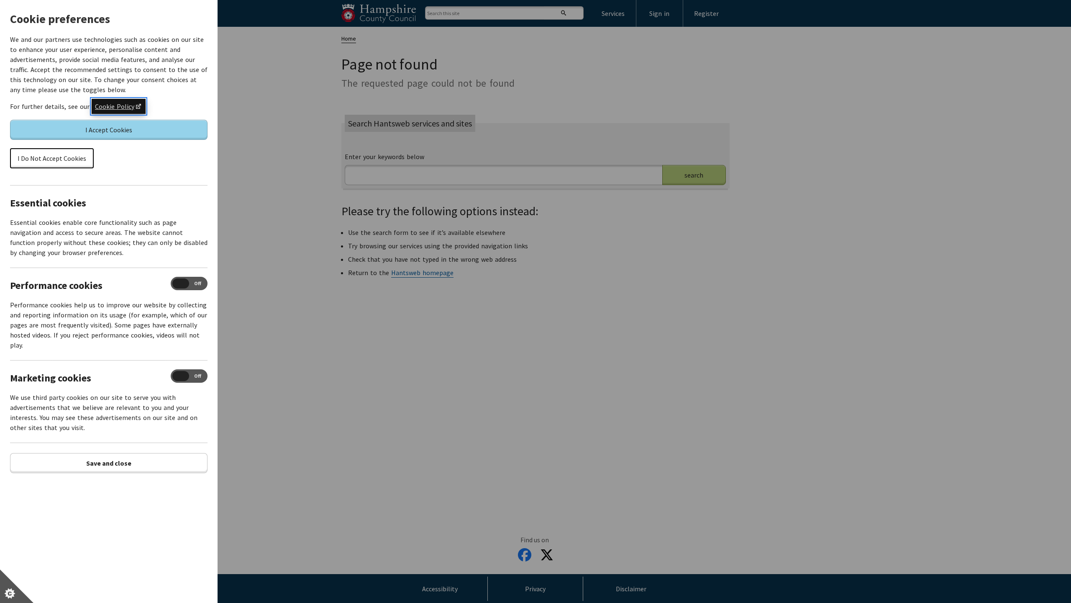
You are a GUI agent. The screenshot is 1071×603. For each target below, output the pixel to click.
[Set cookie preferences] (16, 586)
